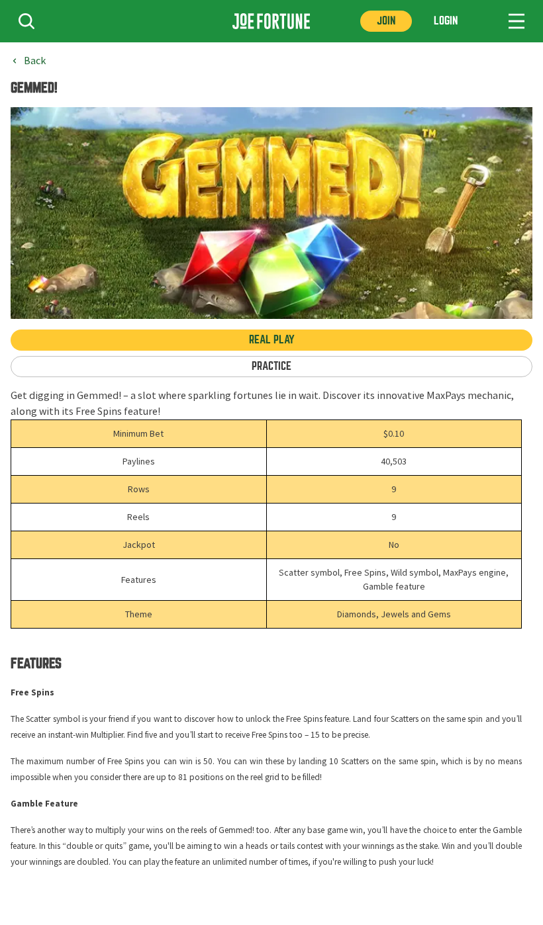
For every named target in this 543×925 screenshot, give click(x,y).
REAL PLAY (272, 339)
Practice (271, 366)
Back (35, 60)
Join (386, 20)
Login (446, 20)
